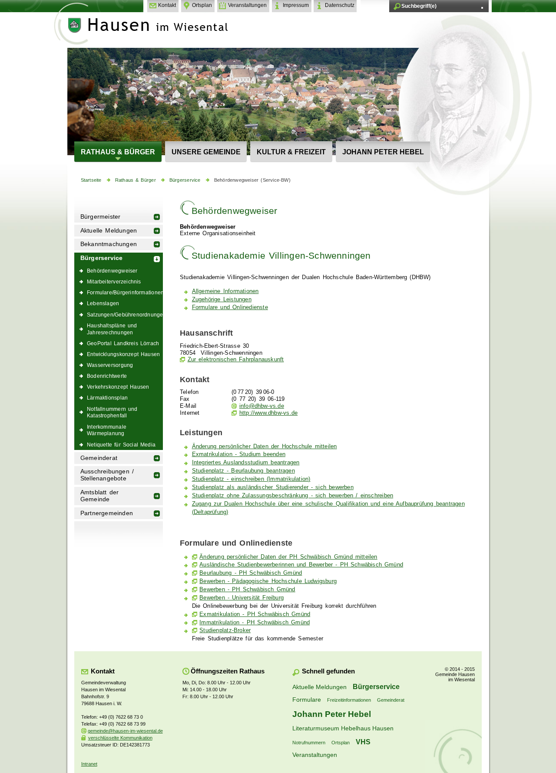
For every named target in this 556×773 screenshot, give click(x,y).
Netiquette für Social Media (121, 444)
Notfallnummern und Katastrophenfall (112, 412)
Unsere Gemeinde (206, 152)
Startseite (91, 180)
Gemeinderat (98, 458)
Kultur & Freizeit (291, 152)
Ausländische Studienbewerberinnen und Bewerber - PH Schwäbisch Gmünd (301, 565)
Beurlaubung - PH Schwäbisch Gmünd (250, 573)
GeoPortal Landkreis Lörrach (123, 343)
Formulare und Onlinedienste (230, 307)
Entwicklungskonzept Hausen (123, 354)
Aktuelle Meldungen (108, 230)
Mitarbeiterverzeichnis (114, 281)
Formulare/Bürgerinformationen (125, 292)
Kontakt (167, 5)
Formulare (306, 699)
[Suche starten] (482, 8)
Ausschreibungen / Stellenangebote (107, 475)
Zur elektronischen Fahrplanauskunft (236, 360)
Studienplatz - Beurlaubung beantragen (243, 471)
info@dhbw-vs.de (261, 406)
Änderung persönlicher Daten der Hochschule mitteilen (264, 446)
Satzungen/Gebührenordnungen (125, 314)
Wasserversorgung (110, 365)
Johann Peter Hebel (383, 152)
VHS (363, 742)
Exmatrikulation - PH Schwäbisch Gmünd (254, 614)
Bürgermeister (100, 216)
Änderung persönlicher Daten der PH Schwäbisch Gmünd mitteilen (288, 557)
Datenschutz (339, 5)
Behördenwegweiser (112, 270)
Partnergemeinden (106, 513)
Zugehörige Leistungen (222, 300)
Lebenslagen (103, 303)
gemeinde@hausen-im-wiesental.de (125, 730)
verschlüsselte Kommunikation (120, 737)
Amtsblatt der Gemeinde (99, 496)
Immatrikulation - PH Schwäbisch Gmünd (254, 623)
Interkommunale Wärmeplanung (106, 430)
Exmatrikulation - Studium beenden (238, 454)
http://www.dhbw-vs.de (268, 413)
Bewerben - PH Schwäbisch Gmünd (247, 589)
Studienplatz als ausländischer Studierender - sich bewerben (273, 487)
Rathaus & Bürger (118, 152)
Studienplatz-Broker (225, 630)
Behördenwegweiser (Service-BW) (252, 180)
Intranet (89, 763)
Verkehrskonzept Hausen (118, 387)
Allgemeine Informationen (225, 291)
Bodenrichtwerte (107, 376)
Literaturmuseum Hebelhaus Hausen (343, 728)
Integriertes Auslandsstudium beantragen (246, 463)
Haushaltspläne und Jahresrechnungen (112, 329)
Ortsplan (202, 5)
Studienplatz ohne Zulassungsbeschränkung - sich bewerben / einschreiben (293, 496)
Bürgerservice (185, 180)
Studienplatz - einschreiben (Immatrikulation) (251, 479)
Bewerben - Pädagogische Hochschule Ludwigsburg (268, 581)
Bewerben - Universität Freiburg (241, 598)
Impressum (296, 5)
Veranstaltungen (247, 5)
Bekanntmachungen (108, 244)
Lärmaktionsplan (107, 397)
